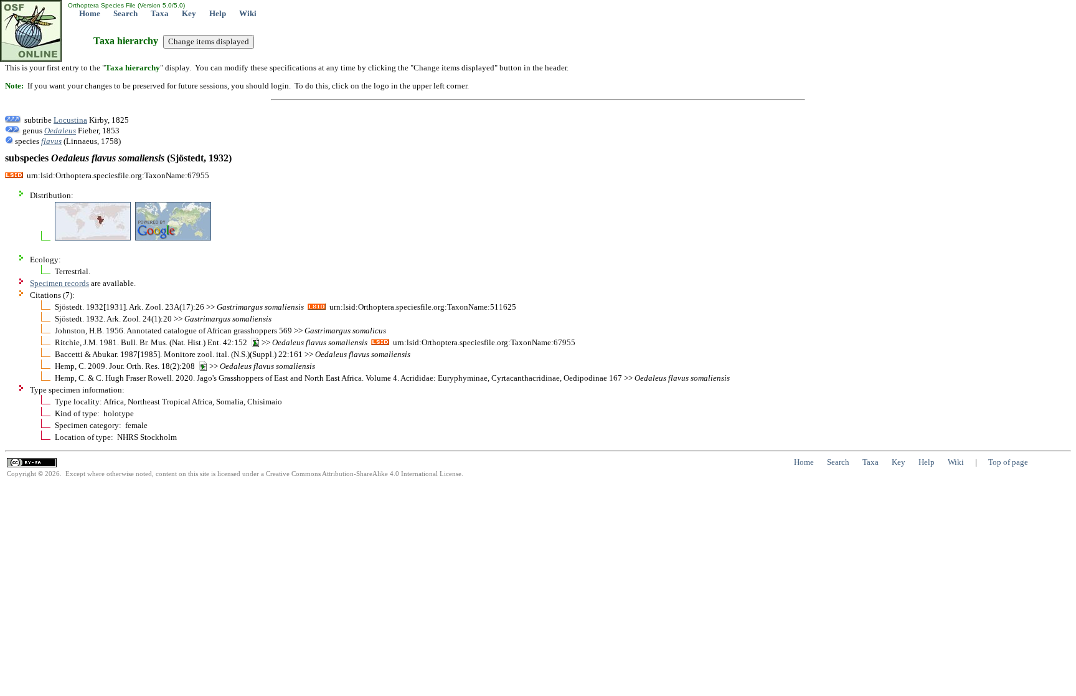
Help (217, 13)
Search (125, 13)
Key (189, 13)
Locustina (70, 120)
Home (89, 13)
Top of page (1008, 462)
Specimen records (59, 283)
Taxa (160, 13)
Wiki (248, 13)
